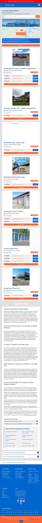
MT (22, 512)
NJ (33, 512)
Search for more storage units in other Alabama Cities (14, 452)
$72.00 (36, 258)
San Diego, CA (36, 480)
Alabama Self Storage (11, 462)
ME (11, 512)
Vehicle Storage (18, 476)
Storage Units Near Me (6, 471)
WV (37, 514)
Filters (22, 45)
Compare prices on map (21, 33)
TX (24, 514)
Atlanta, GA (36, 477)
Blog (3, 492)
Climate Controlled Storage (20, 471)
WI (35, 514)
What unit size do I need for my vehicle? (12, 421)
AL (4, 510)
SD (20, 514)
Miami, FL (30, 475)
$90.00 (36, 184)
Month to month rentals (9, 24)
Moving (3, 494)
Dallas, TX (36, 474)
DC (18, 510)
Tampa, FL (30, 480)
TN (22, 514)
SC (17, 514)
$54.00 (36, 218)
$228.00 (36, 81)
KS (37, 510)
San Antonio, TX (30, 483)
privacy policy (31, 518)
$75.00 (36, 149)
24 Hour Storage (18, 474)
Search (37, 16)
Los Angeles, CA (30, 472)
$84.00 (36, 261)
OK (7, 514)
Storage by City (5, 474)
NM (35, 512)
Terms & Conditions (5, 497)
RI (15, 514)
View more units (21, 84)
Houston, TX (36, 475)
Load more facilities (22, 304)
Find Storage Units (5, 473)
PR (13, 514)
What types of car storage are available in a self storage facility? (18, 423)
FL (22, 510)
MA (7, 512)
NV (37, 512)
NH (31, 512)
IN (35, 510)
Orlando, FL (36, 478)
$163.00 (36, 75)
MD (9, 512)
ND (26, 512)
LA (4, 512)
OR (9, 514)
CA (11, 510)
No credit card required (9, 22)
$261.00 (36, 115)
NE (28, 512)
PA (11, 514)
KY (2, 512)
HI (26, 510)
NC (24, 512)
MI (13, 512)
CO (13, 510)
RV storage (12, 415)
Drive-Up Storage (18, 473)
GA (24, 510)
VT (31, 514)
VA (28, 514)
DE (20, 510)
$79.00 (36, 221)
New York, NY (36, 471)
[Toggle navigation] (39, 5)
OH (5, 514)
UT (26, 514)
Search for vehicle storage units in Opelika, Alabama (13, 456)
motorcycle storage (19, 415)
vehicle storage (32, 413)
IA (28, 510)
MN (15, 512)
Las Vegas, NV (30, 478)
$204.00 (36, 78)
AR (7, 510)
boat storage (6, 415)
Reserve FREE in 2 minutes (10, 21)
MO (18, 512)
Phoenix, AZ (30, 477)
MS (20, 512)
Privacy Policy (4, 495)
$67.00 (36, 255)
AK (2, 510)
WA (33, 514)
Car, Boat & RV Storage (19, 477)
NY (2, 514)
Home (3, 462)
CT (15, 510)
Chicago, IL (30, 474)
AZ (9, 510)
